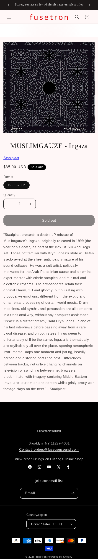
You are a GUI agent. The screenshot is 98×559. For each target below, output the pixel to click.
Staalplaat (11, 158)
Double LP (19, 186)
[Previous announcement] (8, 5)
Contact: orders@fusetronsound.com (49, 449)
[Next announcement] (90, 5)
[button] (9, 17)
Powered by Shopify (59, 556)
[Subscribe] (73, 493)
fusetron (41, 556)
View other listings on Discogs (39, 459)
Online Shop (73, 459)
